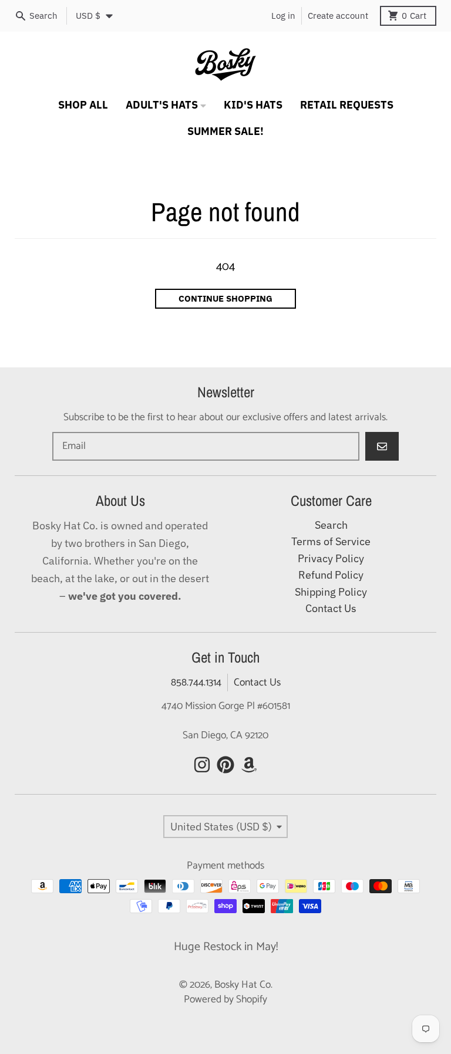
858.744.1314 (196, 682)
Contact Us (257, 682)
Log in (283, 15)
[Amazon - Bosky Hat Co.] (249, 764)
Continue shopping (225, 298)
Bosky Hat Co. (243, 985)
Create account (338, 15)
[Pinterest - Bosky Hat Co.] (225, 764)
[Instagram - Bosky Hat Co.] (202, 764)
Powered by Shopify (225, 999)
